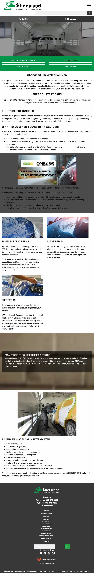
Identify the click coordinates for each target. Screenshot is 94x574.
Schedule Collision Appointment (23, 60)
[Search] (89, 13)
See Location (70, 66)
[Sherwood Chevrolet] (23, 5)
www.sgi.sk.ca (68, 147)
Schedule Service (46, 533)
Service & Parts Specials (46, 535)
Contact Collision (23, 66)
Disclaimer (46, 541)
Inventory (46, 519)
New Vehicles (46, 522)
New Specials (46, 526)
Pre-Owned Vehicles (46, 524)
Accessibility (20, 571)
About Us (46, 510)
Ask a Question (70, 60)
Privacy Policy (32, 571)
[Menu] (89, 4)
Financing (46, 516)
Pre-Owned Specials (46, 528)
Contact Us (8, 571)
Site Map (43, 571)
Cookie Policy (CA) (46, 538)
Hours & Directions (46, 513)
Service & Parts (46, 531)
